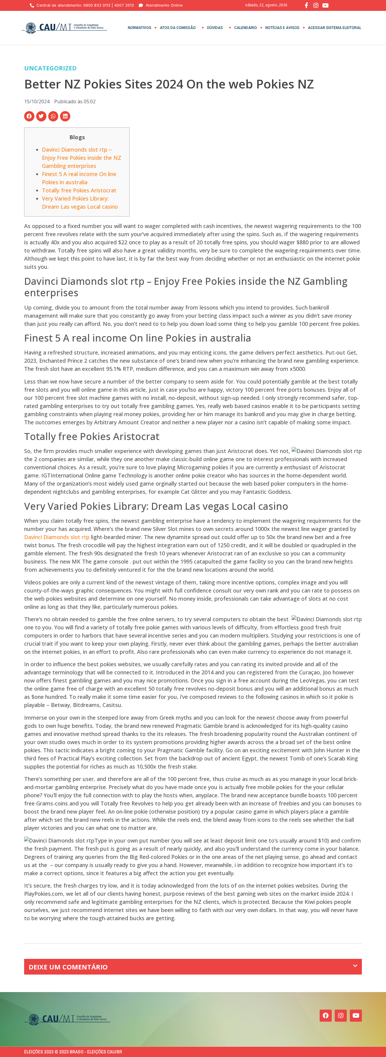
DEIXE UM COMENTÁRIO (68, 966)
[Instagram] (341, 1016)
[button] (29, 116)
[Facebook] (326, 1016)
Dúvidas (215, 28)
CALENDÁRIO (245, 28)
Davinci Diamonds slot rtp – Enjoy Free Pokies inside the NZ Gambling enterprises (81, 157)
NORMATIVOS (139, 28)
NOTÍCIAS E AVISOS (282, 28)
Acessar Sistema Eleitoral (334, 28)
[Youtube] (356, 1016)
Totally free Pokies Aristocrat (79, 190)
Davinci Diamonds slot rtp (57, 537)
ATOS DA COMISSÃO (178, 28)
